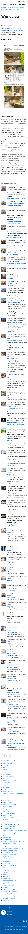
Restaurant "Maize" (7, 806)
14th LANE (5, 766)
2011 (19, 928)
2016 (6, 928)
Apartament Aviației (7, 808)
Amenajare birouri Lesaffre (9, 854)
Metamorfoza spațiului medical (10, 891)
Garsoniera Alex (6, 838)
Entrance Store (6, 782)
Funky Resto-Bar (6, 810)
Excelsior (4, 767)
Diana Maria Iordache (16, 31)
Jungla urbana (6, 862)
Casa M (4, 790)
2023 (11, 926)
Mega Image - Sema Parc (9, 827)
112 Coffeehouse (6, 840)
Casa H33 (4, 888)
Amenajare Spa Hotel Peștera (10, 832)
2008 (6, 930)
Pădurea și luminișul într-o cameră (11, 845)
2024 (8, 926)
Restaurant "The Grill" (8, 816)
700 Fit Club (5, 856)
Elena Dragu (10, 29)
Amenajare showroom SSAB (9, 860)
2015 (8, 928)
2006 (12, 930)
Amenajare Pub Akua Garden (10, 795)
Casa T (4, 867)
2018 (25, 926)
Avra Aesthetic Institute (8, 773)
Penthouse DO (6, 797)
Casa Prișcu (5, 847)
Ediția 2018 (4, 10)
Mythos (4, 769)
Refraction (5, 819)
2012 (16, 928)
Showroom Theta (7, 893)
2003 (21, 930)
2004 (18, 930)
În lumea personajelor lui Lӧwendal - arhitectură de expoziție (12, 898)
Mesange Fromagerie (8, 886)
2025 (6, 926)
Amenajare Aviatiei (7, 803)
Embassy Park (6, 864)
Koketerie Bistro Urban (8, 777)
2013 (14, 928)
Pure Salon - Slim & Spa (8, 890)
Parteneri (22, 5)
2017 (3, 928)
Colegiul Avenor (6, 828)
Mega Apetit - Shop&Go (8, 814)
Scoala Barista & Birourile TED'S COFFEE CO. (14, 849)
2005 (15, 930)
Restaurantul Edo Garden (9, 764)
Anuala (5, 5)
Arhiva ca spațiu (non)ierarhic (10, 882)
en (21, 2)
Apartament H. (6, 788)
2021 (17, 926)
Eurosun (4, 784)
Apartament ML (6, 775)
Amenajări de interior (13, 10)
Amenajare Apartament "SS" (9, 821)
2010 (21, 928)
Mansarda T (5, 869)
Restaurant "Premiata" (8, 817)
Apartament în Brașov (8, 901)
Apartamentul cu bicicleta (9, 804)
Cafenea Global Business (9, 880)
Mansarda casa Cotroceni (9, 853)
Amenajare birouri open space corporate (13, 841)
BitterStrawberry (6, 786)
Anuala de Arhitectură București (9, 8)
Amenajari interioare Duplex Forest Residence (14, 830)
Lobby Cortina (6, 799)
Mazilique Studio (7, 871)
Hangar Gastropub (7, 791)
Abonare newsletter (17, 917)
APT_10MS (5, 771)
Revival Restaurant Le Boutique (10, 834)
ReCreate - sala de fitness (9, 843)
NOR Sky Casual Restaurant (9, 858)
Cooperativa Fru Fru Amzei (9, 851)
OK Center (5, 875)
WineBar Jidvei (6, 878)
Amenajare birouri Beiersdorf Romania (12, 793)
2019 (23, 926)
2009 (24, 928)
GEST (3, 836)
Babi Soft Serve (6, 801)
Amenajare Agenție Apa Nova (10, 865)
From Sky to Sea (6, 823)
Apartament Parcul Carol (9, 780)
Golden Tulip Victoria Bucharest (11, 895)
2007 (9, 930)
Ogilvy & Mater (6, 873)
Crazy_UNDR (5, 812)
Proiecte (13, 5)
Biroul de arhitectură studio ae (10, 825)
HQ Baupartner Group (8, 884)
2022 (14, 926)
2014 (11, 928)
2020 (20, 926)
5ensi (3, 778)
